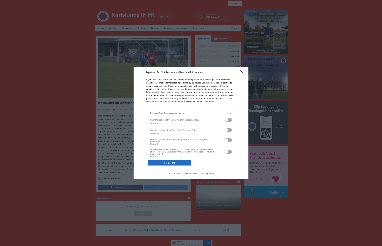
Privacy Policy (207, 173)
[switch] (228, 120)
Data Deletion (174, 173)
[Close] (242, 72)
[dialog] (191, 123)
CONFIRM (169, 163)
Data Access (191, 173)
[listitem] (191, 113)
